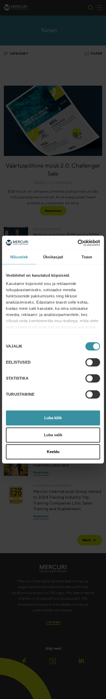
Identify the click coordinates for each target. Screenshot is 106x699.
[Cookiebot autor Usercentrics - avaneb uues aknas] (77, 242)
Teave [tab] (87, 257)
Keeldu (53, 451)
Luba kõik (53, 418)
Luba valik (53, 435)
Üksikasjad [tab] (53, 257)
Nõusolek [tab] (19, 257)
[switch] (92, 362)
